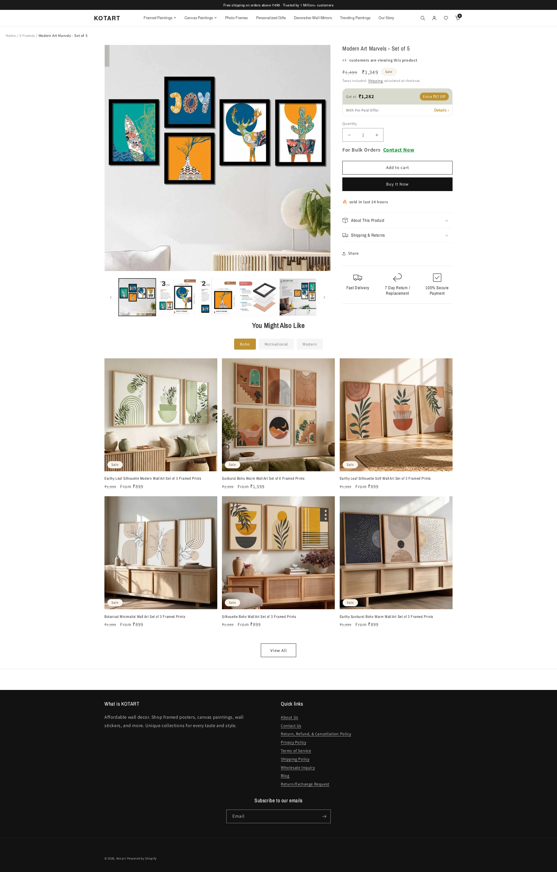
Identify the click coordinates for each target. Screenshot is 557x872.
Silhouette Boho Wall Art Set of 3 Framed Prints (259, 616)
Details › (441, 110)
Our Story (386, 17)
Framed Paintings (158, 17)
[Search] (422, 18)
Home (11, 35)
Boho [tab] (245, 344)
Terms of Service (296, 750)
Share (353, 253)
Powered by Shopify (142, 858)
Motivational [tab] (276, 344)
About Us (289, 717)
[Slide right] (324, 297)
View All (278, 650)
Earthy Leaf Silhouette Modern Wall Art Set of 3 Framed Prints (152, 478)
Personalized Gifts (271, 17)
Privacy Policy (293, 742)
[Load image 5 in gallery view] (298, 297)
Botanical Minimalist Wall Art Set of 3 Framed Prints (144, 616)
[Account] (434, 18)
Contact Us (291, 725)
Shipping (375, 81)
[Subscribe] (324, 816)
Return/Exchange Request (305, 784)
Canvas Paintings (199, 17)
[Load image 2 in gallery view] (177, 297)
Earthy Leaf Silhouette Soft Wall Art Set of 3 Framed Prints (385, 478)
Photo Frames (236, 17)
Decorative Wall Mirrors (313, 17)
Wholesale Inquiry (298, 767)
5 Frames (27, 35)
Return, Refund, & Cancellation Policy (316, 733)
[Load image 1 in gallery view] (137, 297)
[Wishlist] (445, 18)
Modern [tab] (310, 344)
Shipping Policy (295, 759)
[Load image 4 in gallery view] (257, 297)
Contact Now (399, 150)
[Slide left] (110, 297)
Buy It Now (397, 184)
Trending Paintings (355, 17)
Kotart (121, 858)
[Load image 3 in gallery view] (217, 297)
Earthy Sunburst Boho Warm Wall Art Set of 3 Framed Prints (386, 616)
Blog (285, 775)
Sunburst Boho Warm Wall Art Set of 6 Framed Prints (263, 478)
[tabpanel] (278, 507)
